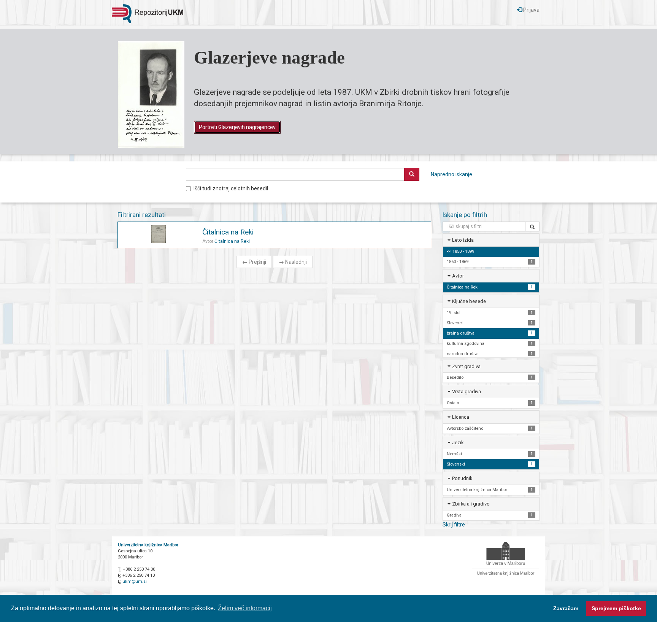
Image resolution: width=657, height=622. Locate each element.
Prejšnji (254, 262)
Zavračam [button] (565, 608)
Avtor (458, 276)
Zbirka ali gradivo (471, 504)
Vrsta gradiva (466, 391)
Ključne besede (469, 301)
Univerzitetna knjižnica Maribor (148, 544)
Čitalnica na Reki (228, 232)
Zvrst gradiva (466, 366)
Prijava (531, 10)
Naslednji (293, 262)
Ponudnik (462, 478)
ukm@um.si (134, 581)
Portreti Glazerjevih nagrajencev (237, 127)
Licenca (460, 417)
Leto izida (463, 240)
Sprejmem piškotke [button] (616, 608)
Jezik (457, 442)
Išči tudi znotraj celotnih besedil (231, 188)
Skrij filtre (454, 525)
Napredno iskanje (451, 174)
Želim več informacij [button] (245, 608)
